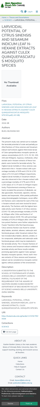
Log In (30, 11)
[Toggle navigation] (37, 11)
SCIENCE (8, 20)
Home (4, 17)
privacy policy (28, 396)
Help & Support (20, 367)
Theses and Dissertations (19, 17)
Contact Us (20, 369)
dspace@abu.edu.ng (22, 380)
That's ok (29, 404)
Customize (5, 399)
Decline (10, 404)
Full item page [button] (10, 332)
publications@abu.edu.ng (22, 383)
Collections (20, 364)
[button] (25, 11)
